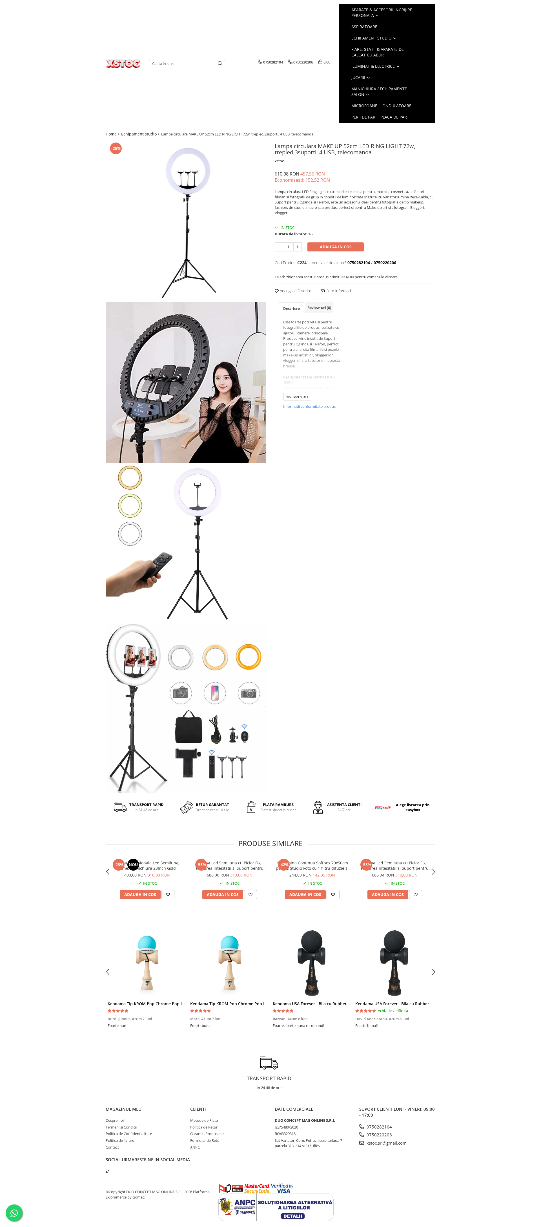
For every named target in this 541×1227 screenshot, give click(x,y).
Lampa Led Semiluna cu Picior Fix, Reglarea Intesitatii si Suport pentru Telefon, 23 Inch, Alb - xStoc (395, 865)
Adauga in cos (336, 246)
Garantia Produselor (207, 1133)
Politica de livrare (120, 1140)
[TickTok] (107, 1171)
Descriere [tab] (291, 308)
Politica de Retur (204, 1127)
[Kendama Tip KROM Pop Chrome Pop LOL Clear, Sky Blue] (147, 963)
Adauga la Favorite (295, 290)
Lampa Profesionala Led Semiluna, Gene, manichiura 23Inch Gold (146, 865)
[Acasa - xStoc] (123, 63)
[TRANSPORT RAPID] (269, 1063)
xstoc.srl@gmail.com (386, 1143)
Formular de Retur (205, 1140)
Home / (113, 134)
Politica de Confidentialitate (129, 1133)
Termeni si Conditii (121, 1127)
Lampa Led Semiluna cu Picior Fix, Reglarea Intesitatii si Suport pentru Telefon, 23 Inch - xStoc (229, 865)
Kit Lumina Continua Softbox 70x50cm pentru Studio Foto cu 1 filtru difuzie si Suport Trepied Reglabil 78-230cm (312, 865)
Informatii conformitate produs (309, 406)
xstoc (279, 160)
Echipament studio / (140, 134)
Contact (112, 1147)
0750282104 (378, 1127)
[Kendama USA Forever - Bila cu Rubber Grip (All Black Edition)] (312, 963)
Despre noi (115, 1120)
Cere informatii (338, 290)
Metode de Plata (204, 1120)
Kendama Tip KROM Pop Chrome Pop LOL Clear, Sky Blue (163, 1003)
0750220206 (378, 1135)
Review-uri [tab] (319, 307)
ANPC (195, 1147)
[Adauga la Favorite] (167, 894)
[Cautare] (220, 63)
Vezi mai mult (297, 397)
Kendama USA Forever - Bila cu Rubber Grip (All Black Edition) (331, 1003)
